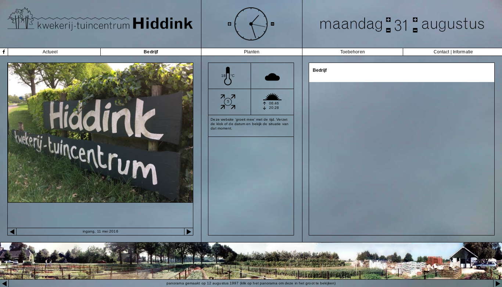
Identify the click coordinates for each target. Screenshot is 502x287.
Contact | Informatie (453, 51)
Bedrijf (151, 51)
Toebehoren (352, 51)
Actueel (50, 51)
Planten (252, 51)
